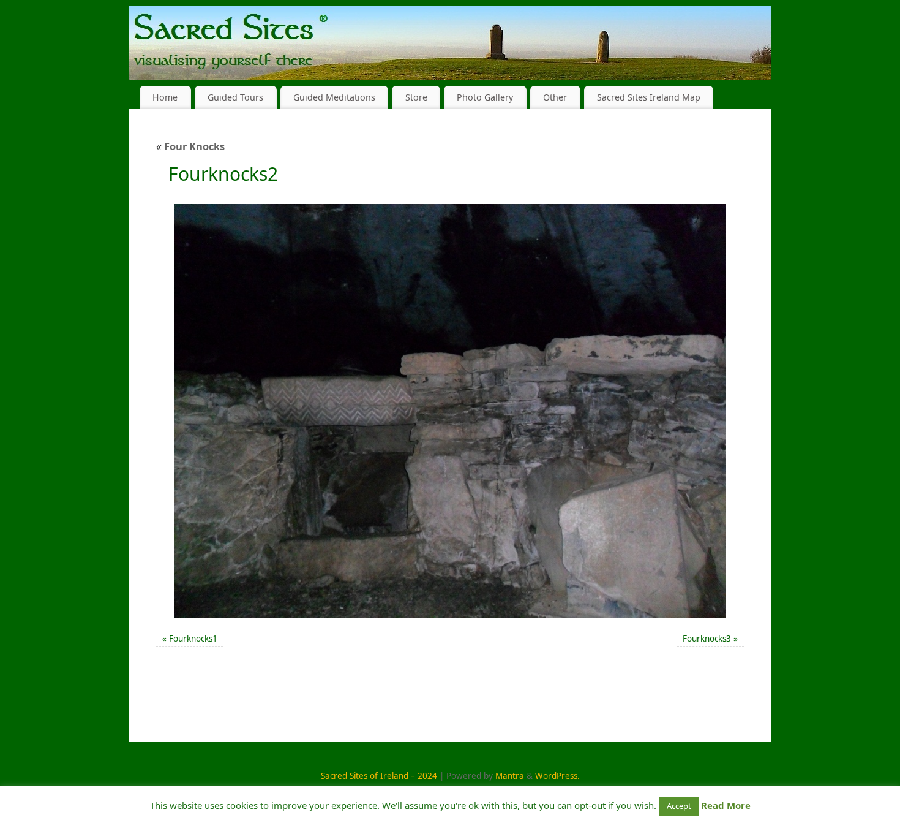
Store (416, 97)
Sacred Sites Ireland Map (648, 97)
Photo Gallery (485, 97)
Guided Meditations (334, 97)
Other (555, 97)
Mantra (509, 775)
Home (165, 97)
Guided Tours (235, 97)
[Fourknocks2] (450, 411)
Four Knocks (190, 146)
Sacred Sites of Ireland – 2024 (379, 775)
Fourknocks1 (193, 638)
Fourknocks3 (707, 638)
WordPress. (557, 775)
